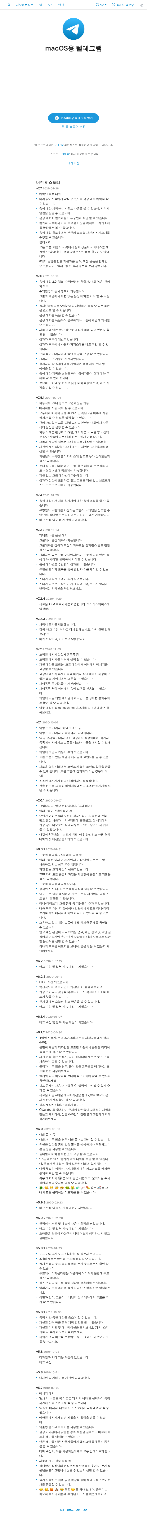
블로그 (70, 1509)
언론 (78, 1509)
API (50, 5)
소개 (62, 1509)
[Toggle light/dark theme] (142, 5)
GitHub (66, 154)
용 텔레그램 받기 (77, 118)
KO (102, 5)
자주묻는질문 (24, 5)
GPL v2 (59, 144)
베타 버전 (73, 163)
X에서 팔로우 (125, 5)
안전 (61, 5)
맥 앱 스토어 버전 (73, 126)
